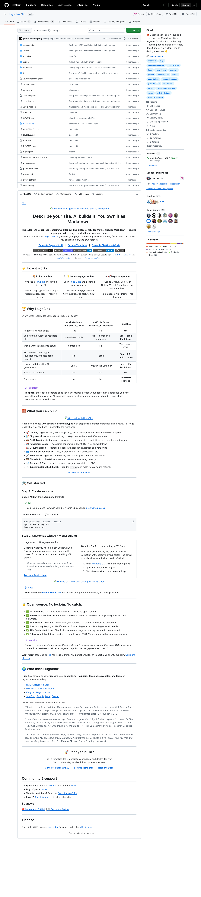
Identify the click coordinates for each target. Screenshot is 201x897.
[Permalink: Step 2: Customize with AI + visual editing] (20, 536)
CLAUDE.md (28, 123)
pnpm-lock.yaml (30, 168)
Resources (47, 5)
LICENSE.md (29, 135)
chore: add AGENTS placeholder (83, 123)
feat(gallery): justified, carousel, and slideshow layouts (93, 73)
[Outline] (137, 194)
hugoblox (173, 70)
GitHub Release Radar (93, 258)
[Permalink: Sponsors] (20, 804)
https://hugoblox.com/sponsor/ (166, 184)
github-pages (173, 65)
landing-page (163, 75)
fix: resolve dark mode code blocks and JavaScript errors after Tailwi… (100, 107)
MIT (130, 255)
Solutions (31, 5)
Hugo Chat (75, 281)
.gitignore (27, 90)
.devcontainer (29, 45)
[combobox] (107, 30)
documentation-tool (156, 65)
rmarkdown (168, 84)
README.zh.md (30, 146)
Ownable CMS (99, 563)
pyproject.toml (29, 180)
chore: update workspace (80, 157)
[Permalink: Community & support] (20, 778)
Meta (47, 696)
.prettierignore (29, 95)
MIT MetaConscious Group (40, 688)
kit (24, 14)
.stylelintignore (29, 107)
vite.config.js (29, 185)
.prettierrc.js (28, 101)
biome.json (28, 152)
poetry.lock (28, 174)
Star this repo (42, 797)
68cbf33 (106, 38)
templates (27, 67)
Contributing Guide (67, 793)
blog (161, 61)
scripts (26, 62)
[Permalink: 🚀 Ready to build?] (20, 752)
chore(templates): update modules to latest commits (66, 38)
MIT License (85, 827)
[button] (133, 521)
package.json (29, 163)
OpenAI (55, 696)
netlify (174, 75)
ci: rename (73, 84)
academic (152, 61)
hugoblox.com (156, 56)
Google (40, 696)
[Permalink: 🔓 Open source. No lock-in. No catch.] (20, 604)
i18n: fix (72, 56)
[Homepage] (6, 5)
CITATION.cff (29, 118)
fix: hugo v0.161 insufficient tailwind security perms (92, 45)
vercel (150, 93)
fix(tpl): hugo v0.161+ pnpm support (85, 62)
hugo (150, 70)
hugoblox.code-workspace (35, 157)
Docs (73, 785)
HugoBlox (14, 14)
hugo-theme (161, 70)
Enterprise (82, 5)
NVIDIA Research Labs (37, 684)
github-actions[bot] (32, 38)
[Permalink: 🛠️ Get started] (20, 483)
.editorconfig (29, 84)
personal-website (170, 79)
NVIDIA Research (121, 255)
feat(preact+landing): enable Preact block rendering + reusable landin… (101, 95)
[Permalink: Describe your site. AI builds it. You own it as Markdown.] (20, 219)
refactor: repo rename (79, 180)
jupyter (151, 75)
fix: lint (72, 152)
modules (27, 56)
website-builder (163, 93)
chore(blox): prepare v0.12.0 (82, 118)
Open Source (65, 5)
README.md (28, 140)
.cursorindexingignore (33, 79)
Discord (52, 785)
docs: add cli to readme (79, 79)
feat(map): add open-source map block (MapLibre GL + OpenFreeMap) (101, 163)
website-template (155, 97)
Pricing (96, 5)
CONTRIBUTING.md (32, 129)
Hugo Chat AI (51, 236)
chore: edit (74, 90)
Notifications (156, 14)
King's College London (65, 258)
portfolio (151, 84)
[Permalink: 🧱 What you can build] (20, 411)
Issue (44, 789)
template (40, 281)
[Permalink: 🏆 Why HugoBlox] (20, 309)
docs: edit (73, 129)
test (25, 73)
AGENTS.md (28, 112)
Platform (16, 5)
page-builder (153, 79)
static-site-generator (166, 88)
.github (26, 50)
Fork (172, 14)
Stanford (30, 696)
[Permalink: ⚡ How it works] (20, 268)
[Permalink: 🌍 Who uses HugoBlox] (20, 669)
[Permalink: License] (20, 820)
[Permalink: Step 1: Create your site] (20, 491)
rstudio (151, 88)
